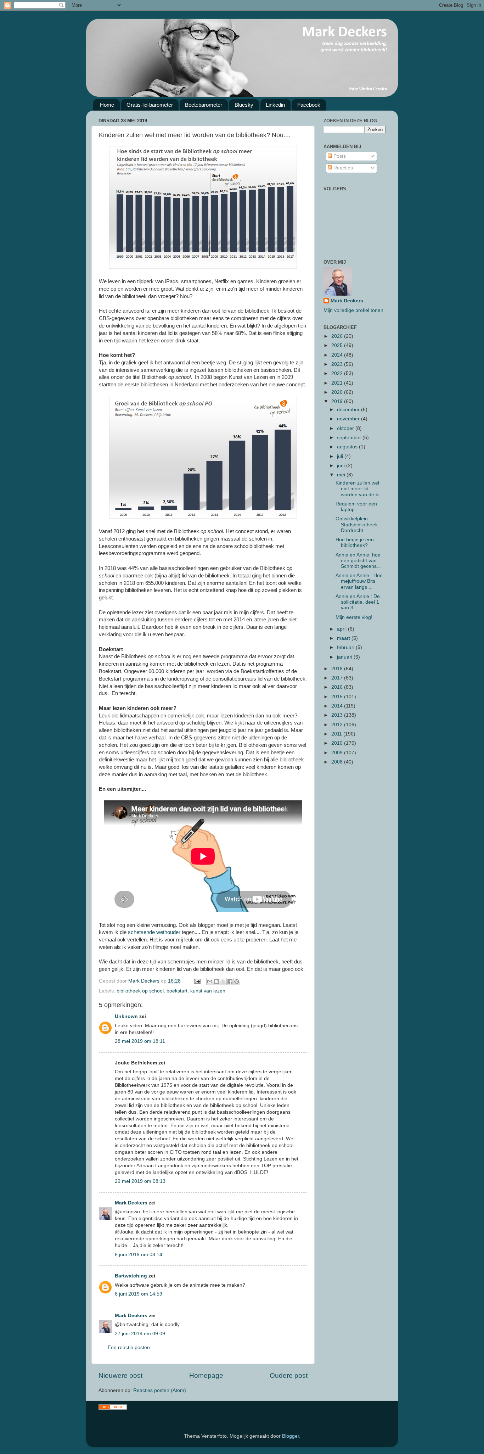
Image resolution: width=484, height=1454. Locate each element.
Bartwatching (131, 1276)
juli (340, 456)
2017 (337, 678)
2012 (337, 724)
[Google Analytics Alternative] (113, 1408)
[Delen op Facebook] (229, 981)
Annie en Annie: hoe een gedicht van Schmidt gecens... (358, 560)
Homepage (206, 1375)
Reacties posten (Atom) (159, 1390)
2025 (337, 345)
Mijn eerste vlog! (354, 617)
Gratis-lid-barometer (149, 105)
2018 (337, 668)
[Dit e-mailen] (209, 981)
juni (341, 465)
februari (346, 647)
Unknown (126, 1016)
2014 (337, 706)
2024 (337, 355)
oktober (346, 428)
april (342, 629)
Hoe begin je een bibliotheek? (355, 542)
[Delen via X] (223, 981)
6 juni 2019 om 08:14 (138, 1254)
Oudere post (289, 1375)
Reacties (342, 167)
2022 (337, 373)
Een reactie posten (129, 1347)
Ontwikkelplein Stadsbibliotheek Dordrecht (357, 524)
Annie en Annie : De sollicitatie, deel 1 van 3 (358, 602)
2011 (337, 734)
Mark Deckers (131, 1203)
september (349, 437)
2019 (337, 401)
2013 (337, 715)
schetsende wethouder (154, 932)
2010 (337, 743)
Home (107, 105)
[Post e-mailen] (197, 981)
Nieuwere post (120, 1375)
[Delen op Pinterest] (236, 981)
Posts (339, 156)
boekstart (177, 991)
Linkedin (275, 105)
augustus (348, 446)
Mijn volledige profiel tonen (353, 310)
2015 (337, 696)
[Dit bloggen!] (216, 981)
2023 (337, 364)
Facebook (308, 105)
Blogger (290, 1436)
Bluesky (244, 105)
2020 (337, 392)
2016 (337, 687)
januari (345, 657)
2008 (337, 762)
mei (342, 474)
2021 (337, 383)
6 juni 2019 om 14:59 (138, 1294)
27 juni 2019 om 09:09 (140, 1333)
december (349, 409)
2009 (337, 752)
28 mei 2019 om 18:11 (140, 1041)
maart (344, 638)
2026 (337, 336)
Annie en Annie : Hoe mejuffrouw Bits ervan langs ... (359, 581)
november (349, 418)
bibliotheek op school (140, 991)
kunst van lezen (207, 991)
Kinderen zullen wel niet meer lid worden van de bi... (360, 488)
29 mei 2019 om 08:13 (140, 1181)
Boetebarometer (203, 105)
